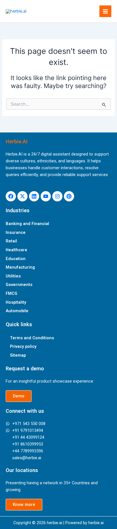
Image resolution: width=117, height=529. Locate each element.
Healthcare (16, 249)
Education (16, 258)
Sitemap (18, 355)
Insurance (16, 232)
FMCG (11, 293)
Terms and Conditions (32, 337)
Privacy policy (23, 346)
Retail (11, 241)
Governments (19, 284)
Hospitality (16, 302)
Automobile (17, 310)
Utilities (13, 276)
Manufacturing (20, 267)
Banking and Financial (27, 223)
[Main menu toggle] (105, 11)
